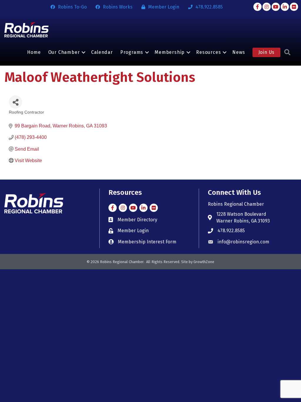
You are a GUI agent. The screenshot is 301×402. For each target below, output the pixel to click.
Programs (131, 52)
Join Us (266, 52)
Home (34, 52)
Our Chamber (64, 52)
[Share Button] (15, 102)
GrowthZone (203, 262)
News (238, 52)
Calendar (102, 52)
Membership (170, 52)
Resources (208, 52)
